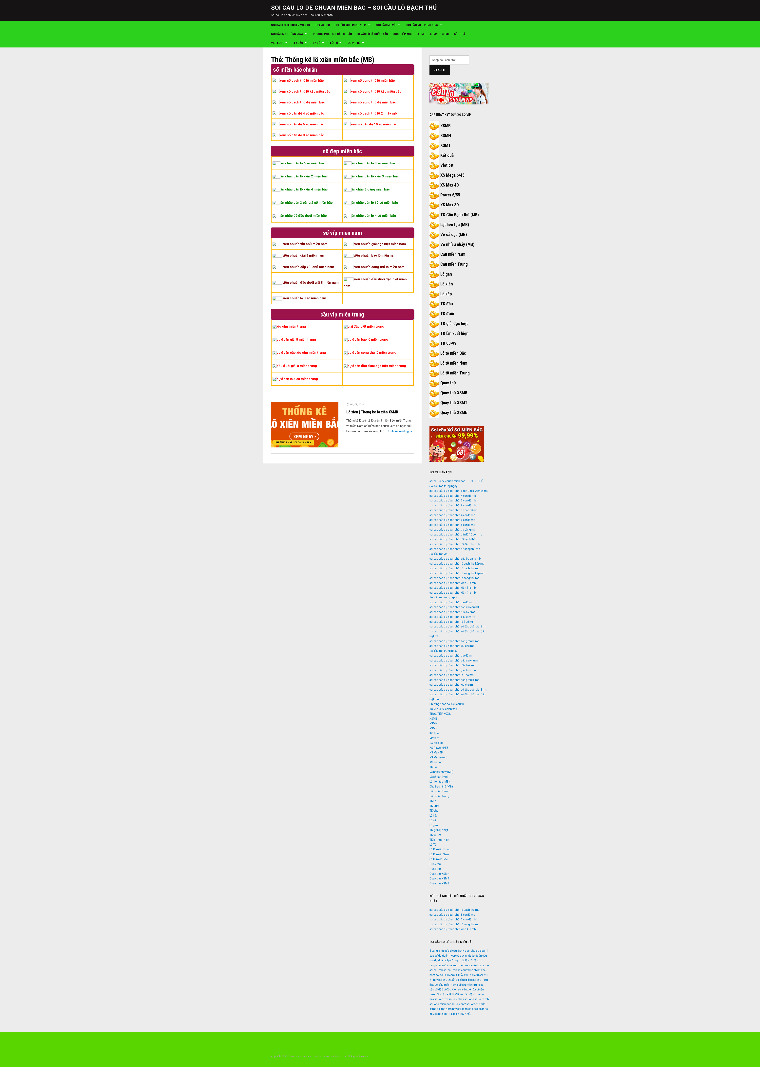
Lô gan (446, 274)
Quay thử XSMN (453, 412)
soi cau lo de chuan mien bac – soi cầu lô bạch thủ (354, 7)
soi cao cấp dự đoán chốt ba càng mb (452, 529)
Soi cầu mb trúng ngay (350, 25)
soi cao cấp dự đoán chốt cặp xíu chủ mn (454, 660)
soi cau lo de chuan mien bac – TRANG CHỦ (300, 25)
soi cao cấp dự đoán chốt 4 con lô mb (452, 515)
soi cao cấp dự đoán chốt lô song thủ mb (454, 578)
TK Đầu (433, 810)
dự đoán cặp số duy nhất (449, 960)
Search (439, 70)
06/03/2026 (357, 404)
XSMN (434, 34)
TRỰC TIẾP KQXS (402, 34)
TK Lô (316, 43)
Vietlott (277, 43)
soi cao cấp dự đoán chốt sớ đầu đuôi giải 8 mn (458, 689)
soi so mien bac (467, 1008)
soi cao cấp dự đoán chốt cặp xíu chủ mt (454, 607)
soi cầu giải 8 (464, 979)
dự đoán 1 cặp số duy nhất (454, 955)
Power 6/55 (450, 194)
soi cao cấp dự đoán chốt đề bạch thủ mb (454, 539)
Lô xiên (446, 283)
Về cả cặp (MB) (453, 234)
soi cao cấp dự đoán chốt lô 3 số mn (451, 675)
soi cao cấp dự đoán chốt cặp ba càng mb (455, 558)
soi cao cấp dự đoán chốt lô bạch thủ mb (454, 568)
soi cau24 (471, 965)
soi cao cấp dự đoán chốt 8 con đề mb (452, 505)
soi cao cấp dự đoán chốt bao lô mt (451, 602)
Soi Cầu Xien (449, 989)
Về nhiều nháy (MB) (457, 244)
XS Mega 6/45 (452, 175)
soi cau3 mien (455, 965)
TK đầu (446, 303)
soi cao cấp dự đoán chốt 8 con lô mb (452, 524)
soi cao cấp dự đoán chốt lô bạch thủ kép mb (456, 563)
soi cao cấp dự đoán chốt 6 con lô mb (452, 519)
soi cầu (474, 975)
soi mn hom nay (447, 1008)
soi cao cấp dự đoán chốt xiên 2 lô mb (452, 583)
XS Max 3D (449, 204)
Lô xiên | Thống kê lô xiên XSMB (372, 412)
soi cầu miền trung (468, 984)
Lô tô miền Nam (453, 363)
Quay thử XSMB (453, 392)
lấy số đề (470, 960)
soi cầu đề (466, 994)
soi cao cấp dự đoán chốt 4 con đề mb (452, 495)
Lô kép (446, 293)
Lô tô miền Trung (455, 373)
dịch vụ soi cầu (466, 950)
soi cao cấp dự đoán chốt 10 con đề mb (453, 510)
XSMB (422, 34)
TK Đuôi (434, 805)
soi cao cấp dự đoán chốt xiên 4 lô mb (452, 592)
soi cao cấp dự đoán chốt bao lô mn (451, 655)
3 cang (433, 950)
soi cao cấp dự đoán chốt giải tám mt (452, 616)
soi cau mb (436, 970)
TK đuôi (447, 313)
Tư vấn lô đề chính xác (372, 34)
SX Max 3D (436, 742)
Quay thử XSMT (453, 402)
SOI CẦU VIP (461, 975)
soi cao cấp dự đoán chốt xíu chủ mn (451, 684)
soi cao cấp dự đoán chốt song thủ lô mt (454, 641)
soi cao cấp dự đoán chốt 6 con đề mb (452, 500)
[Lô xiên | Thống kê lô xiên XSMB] (304, 424)
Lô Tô (334, 43)
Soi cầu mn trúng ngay (287, 34)
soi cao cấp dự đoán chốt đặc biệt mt (452, 612)
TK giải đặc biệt (454, 323)
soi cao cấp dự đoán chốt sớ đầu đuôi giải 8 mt (457, 626)
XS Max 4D (449, 185)
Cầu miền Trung (454, 264)
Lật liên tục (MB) (454, 224)
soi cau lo (483, 965)
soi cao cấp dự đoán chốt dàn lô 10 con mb (455, 534)
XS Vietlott (436, 762)
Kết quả (459, 34)
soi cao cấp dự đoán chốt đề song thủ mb (454, 549)
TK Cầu (298, 43)
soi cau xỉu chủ (445, 975)
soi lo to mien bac (440, 1004)
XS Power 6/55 (438, 747)
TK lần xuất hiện (454, 333)
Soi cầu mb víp (386, 25)
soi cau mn (450, 970)
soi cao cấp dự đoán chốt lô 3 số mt (451, 621)
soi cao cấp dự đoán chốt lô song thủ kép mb (456, 573)
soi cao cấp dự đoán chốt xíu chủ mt (451, 645)
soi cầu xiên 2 (466, 989)
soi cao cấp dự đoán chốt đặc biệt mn (452, 665)
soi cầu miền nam (446, 984)
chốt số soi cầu (447, 950)
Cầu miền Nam (452, 254)
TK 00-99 (448, 343)
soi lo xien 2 (459, 1004)
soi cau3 (441, 965)
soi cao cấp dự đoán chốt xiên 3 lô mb (452, 587)
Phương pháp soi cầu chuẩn (332, 34)
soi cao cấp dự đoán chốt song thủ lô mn (454, 679)
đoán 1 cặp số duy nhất (456, 1013)
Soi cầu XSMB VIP (448, 994)
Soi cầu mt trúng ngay (422, 25)
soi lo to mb (482, 999)
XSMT (446, 34)
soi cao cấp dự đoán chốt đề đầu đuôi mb (454, 544)
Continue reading (400, 431)
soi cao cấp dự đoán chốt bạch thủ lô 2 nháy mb (458, 490)
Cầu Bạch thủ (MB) (441, 786)
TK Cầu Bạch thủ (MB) (459, 214)
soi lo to (469, 999)
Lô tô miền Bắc (453, 353)
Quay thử (354, 43)
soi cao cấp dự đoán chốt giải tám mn (452, 670)
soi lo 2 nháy (456, 999)
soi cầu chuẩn (446, 979)
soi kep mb (441, 999)
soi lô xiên (472, 1004)
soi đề (480, 1008)
